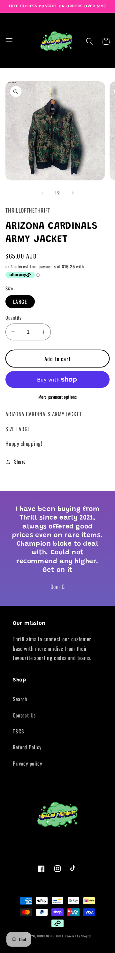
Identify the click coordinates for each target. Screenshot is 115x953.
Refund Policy (27, 747)
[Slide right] (72, 193)
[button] (9, 41)
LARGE (20, 301)
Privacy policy (27, 763)
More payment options (57, 397)
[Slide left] (42, 193)
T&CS (18, 731)
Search (20, 699)
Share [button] (20, 461)
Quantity (13, 317)
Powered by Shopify (78, 936)
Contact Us (24, 715)
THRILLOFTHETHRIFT (50, 936)
